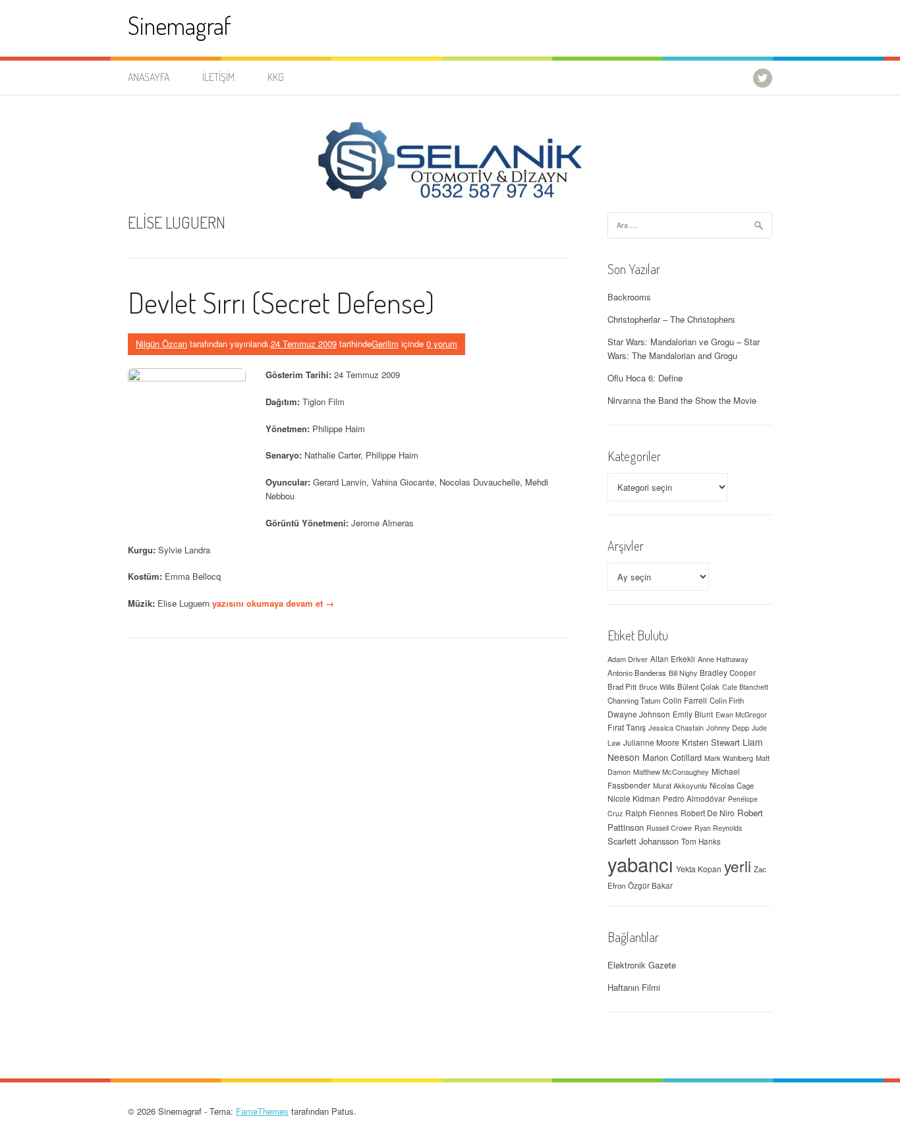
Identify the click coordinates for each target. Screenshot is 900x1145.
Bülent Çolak (698, 686)
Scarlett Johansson (643, 841)
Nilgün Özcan (161, 343)
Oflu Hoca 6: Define (645, 378)
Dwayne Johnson (638, 713)
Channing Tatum (633, 700)
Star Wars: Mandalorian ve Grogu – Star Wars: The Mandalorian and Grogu (683, 348)
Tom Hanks (701, 841)
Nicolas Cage (732, 785)
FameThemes (262, 1111)
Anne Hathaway (723, 659)
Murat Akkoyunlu (680, 785)
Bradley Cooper (728, 672)
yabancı (640, 864)
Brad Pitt (621, 686)
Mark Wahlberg (728, 757)
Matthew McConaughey (671, 771)
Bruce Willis (657, 687)
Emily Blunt (693, 714)
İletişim (218, 77)
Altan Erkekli (672, 659)
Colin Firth (727, 700)
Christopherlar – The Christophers (671, 319)
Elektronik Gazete (641, 965)
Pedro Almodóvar (694, 798)
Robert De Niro (708, 812)
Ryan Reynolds (718, 828)
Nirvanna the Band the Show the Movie (681, 400)
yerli (737, 865)
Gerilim (385, 343)
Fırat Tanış (626, 727)
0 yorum (441, 343)
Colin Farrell (685, 700)
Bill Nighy (683, 673)
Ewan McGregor (741, 714)
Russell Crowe (669, 828)
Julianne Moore (651, 742)
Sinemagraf (179, 25)
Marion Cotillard (672, 757)
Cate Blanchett (745, 687)
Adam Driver (627, 659)
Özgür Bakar (650, 885)
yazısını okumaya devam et (273, 603)
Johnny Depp (727, 727)
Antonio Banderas (636, 672)
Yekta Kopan (698, 868)
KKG (275, 77)
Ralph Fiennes (651, 812)
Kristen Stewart (711, 742)
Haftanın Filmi (633, 987)
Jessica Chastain (676, 727)
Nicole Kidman (633, 798)
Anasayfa (148, 77)
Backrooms (629, 297)
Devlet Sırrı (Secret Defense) (281, 302)
